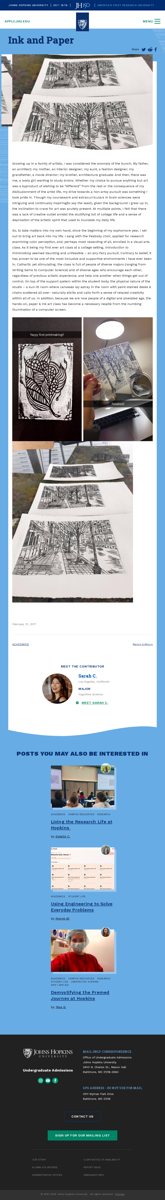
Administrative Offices (47, 1175)
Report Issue (92, 1167)
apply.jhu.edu (17, 21)
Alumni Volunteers (44, 1167)
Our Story (39, 1159)
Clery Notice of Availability (102, 1159)
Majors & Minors (143, 644)
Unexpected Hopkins (84, 981)
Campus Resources (81, 814)
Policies (120, 1194)
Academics (20, 644)
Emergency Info (94, 1175)
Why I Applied (60, 985)
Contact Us (82, 1116)
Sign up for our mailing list (82, 1135)
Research (103, 814)
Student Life (77, 896)
